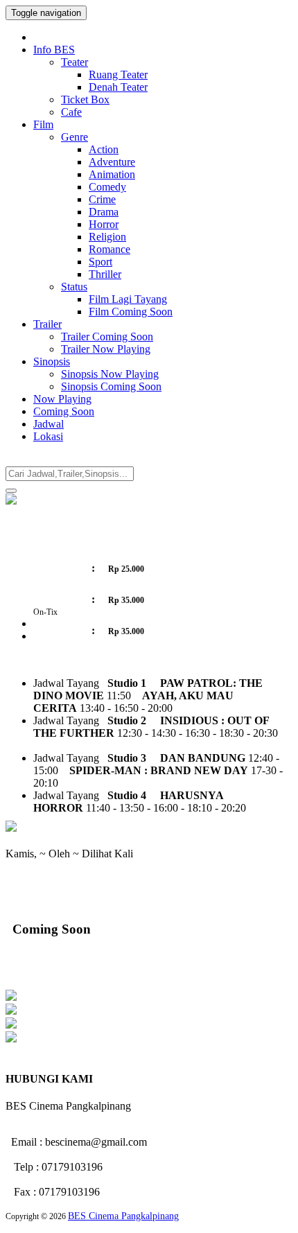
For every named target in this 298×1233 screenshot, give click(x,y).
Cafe (71, 112)
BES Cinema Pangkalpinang (123, 1216)
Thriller (105, 274)
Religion (107, 237)
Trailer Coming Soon (107, 336)
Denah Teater (118, 87)
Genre (74, 137)
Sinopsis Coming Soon (111, 386)
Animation (112, 174)
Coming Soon (63, 411)
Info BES (54, 49)
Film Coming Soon (131, 311)
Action (104, 149)
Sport (100, 262)
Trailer (47, 324)
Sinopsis (51, 361)
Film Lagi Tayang (128, 299)
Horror (104, 224)
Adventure (112, 162)
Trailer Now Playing (105, 349)
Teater (74, 62)
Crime (102, 199)
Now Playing (62, 399)
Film (43, 124)
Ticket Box (85, 99)
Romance (109, 249)
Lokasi (48, 436)
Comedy (107, 187)
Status (74, 286)
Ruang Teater (118, 74)
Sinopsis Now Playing (110, 374)
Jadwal (48, 424)
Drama (104, 212)
